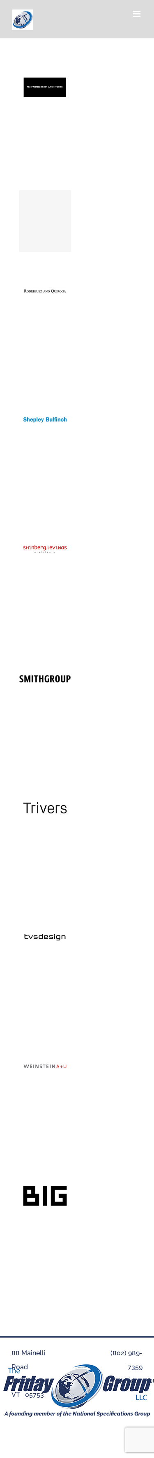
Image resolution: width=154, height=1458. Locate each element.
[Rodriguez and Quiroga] (45, 268)
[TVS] (45, 915)
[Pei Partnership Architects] (45, 65)
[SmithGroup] (45, 656)
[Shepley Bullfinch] (45, 398)
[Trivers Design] (45, 785)
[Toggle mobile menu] (137, 13)
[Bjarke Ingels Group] (45, 1174)
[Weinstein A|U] (45, 1044)
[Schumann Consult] (45, 221)
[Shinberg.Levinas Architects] (45, 527)
